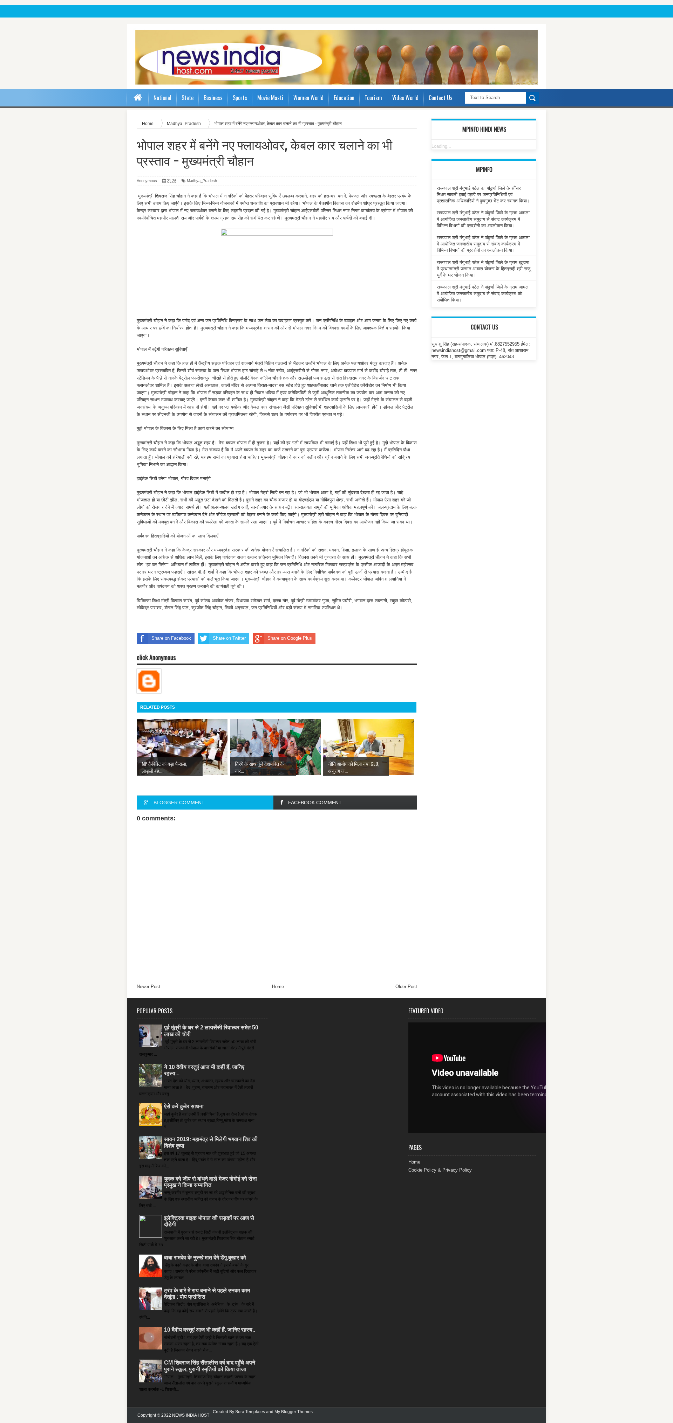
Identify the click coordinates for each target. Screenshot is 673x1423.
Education (344, 97)
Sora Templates (250, 1411)
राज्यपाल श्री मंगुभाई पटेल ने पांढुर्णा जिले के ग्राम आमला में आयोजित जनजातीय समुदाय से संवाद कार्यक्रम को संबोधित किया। (483, 293)
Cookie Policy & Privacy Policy (440, 1170)
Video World (405, 97)
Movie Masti (270, 97)
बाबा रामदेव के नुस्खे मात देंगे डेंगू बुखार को (205, 1258)
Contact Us (441, 97)
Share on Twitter (229, 638)
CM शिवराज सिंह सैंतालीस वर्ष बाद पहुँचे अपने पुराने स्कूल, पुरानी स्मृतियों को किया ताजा (209, 1366)
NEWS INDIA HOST (190, 1415)
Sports (240, 97)
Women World (308, 97)
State (187, 97)
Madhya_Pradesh (202, 181)
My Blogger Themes (293, 1411)
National (162, 97)
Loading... (441, 146)
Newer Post (148, 986)
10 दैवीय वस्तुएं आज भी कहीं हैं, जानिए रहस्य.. (209, 1330)
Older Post (406, 986)
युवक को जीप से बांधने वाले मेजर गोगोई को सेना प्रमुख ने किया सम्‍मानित (210, 1182)
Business (213, 97)
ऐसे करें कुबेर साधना (184, 1106)
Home (278, 986)
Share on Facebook (171, 638)
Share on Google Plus (289, 638)
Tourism (373, 97)
